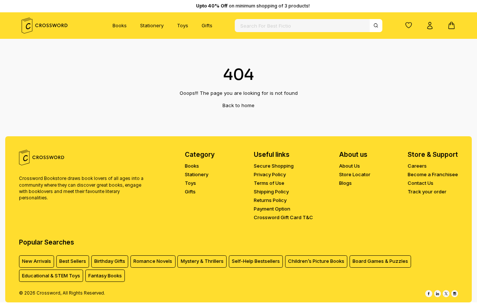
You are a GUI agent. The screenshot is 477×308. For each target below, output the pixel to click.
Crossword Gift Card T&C (283, 217)
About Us (349, 166)
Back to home (238, 105)
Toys (182, 25)
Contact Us (420, 183)
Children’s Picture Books (316, 261)
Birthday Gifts (109, 261)
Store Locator (354, 174)
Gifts (207, 25)
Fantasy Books (105, 276)
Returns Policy (270, 200)
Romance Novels (152, 261)
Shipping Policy (271, 192)
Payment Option (272, 209)
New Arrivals (36, 261)
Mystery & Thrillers (202, 261)
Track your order (427, 192)
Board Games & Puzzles (380, 261)
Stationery (152, 25)
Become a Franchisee (433, 174)
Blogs (345, 183)
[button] (408, 25)
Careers (417, 166)
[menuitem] (120, 25)
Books (120, 25)
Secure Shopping (274, 166)
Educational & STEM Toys (51, 276)
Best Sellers (72, 261)
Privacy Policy (270, 174)
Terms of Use (269, 183)
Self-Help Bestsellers (256, 261)
